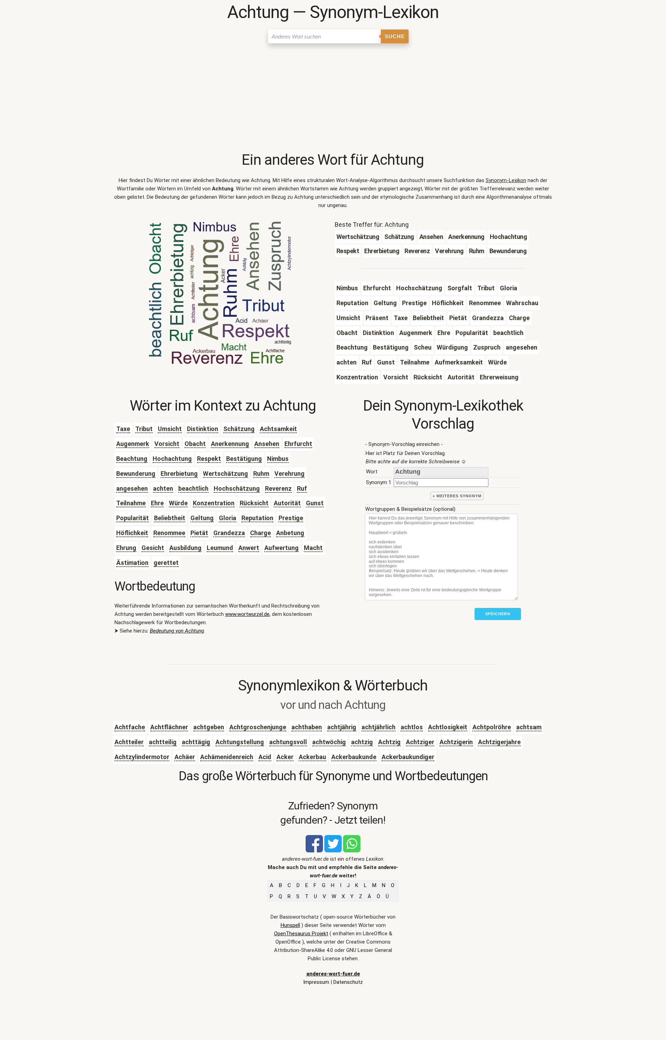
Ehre (157, 503)
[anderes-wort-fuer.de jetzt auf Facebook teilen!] (314, 851)
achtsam (528, 727)
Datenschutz (348, 982)
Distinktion (202, 428)
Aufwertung (281, 547)
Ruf (302, 488)
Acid (264, 756)
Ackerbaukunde (353, 756)
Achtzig (389, 742)
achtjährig (341, 727)
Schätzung (239, 428)
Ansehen (266, 443)
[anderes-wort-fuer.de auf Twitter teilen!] (333, 851)
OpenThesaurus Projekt (301, 933)
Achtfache (129, 727)
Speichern (497, 614)
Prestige (291, 518)
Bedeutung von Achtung (177, 631)
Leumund (220, 547)
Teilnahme (131, 503)
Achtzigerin (456, 742)
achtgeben (208, 727)
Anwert (248, 547)
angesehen (132, 488)
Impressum (316, 982)
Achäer (184, 756)
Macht (313, 547)
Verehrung (289, 473)
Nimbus (278, 458)
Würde (178, 503)
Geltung (202, 518)
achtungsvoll (288, 742)
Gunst (315, 503)
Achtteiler (129, 742)
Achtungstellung (239, 742)
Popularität (132, 518)
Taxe (123, 428)
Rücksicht (254, 503)
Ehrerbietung (179, 473)
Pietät (199, 532)
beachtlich (193, 488)
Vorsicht (166, 443)
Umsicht (170, 428)
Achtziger (420, 742)
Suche (395, 36)
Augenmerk (132, 443)
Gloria (227, 518)
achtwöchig (329, 742)
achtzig (362, 742)
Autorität (287, 503)
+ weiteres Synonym (457, 496)
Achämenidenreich (226, 756)
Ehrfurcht (298, 443)
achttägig (196, 742)
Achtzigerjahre (499, 742)
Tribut (144, 428)
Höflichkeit (132, 532)
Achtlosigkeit (447, 727)
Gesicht (153, 547)
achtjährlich (378, 727)
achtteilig (163, 742)
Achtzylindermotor (141, 756)
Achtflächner (169, 727)
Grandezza (229, 532)
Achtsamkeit (278, 428)
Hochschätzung (237, 488)
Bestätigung (244, 458)
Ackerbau (312, 756)
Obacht (195, 443)
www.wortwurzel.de (247, 614)
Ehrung (126, 547)
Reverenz (278, 488)
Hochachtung (172, 458)
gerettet (166, 562)
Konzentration (213, 503)
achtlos (412, 727)
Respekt (209, 458)
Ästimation (132, 562)
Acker (284, 756)
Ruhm (261, 473)
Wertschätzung (225, 473)
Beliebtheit (169, 518)
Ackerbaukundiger (408, 756)
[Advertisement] (333, 98)
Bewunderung (135, 473)
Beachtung (131, 458)
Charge (260, 532)
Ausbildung (185, 547)
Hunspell (290, 925)
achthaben (306, 727)
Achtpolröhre (491, 727)
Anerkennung (230, 443)
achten (163, 488)
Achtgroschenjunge (257, 727)
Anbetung (290, 532)
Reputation (257, 518)
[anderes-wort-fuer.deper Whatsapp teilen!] (351, 851)
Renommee (169, 532)
